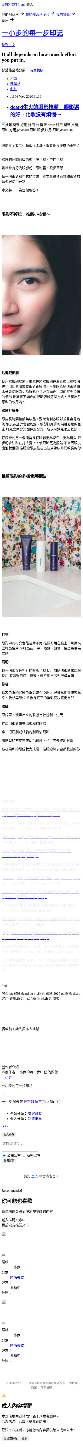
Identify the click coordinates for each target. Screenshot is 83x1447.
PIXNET (20, 1383)
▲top (5, 1126)
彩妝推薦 (35, 1119)
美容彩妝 (35, 1113)
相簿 (13, 79)
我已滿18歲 (10, 1438)
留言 (38, 1101)
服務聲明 (46, 1387)
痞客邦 (29, 1101)
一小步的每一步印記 (32, 33)
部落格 (15, 84)
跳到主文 (8, 45)
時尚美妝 (36, 70)
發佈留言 (8, 1160)
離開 (24, 1438)
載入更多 (8, 1134)
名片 (13, 89)
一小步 (7, 1077)
